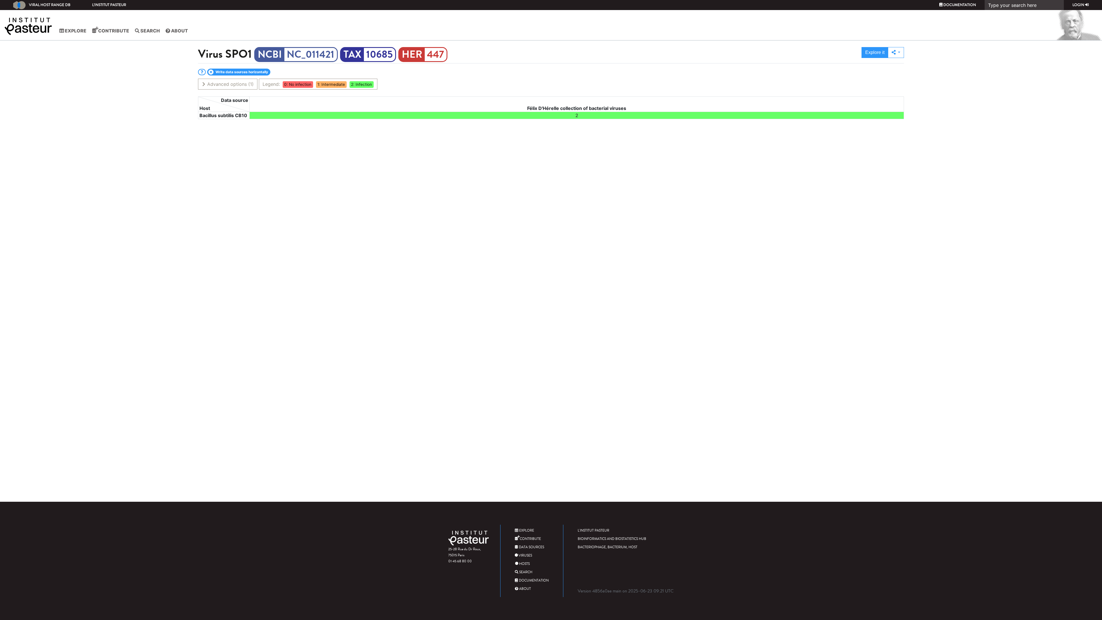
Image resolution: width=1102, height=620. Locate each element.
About (179, 31)
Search (149, 31)
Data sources (531, 547)
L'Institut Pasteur (109, 4)
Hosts (524, 563)
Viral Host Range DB (49, 4)
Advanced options (230, 84)
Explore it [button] (874, 52)
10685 (379, 54)
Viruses (525, 555)
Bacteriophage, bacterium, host (607, 547)
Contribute (113, 31)
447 (435, 54)
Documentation (959, 4)
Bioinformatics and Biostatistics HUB (612, 538)
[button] (896, 52)
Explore (75, 31)
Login (1078, 4)
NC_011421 (310, 54)
